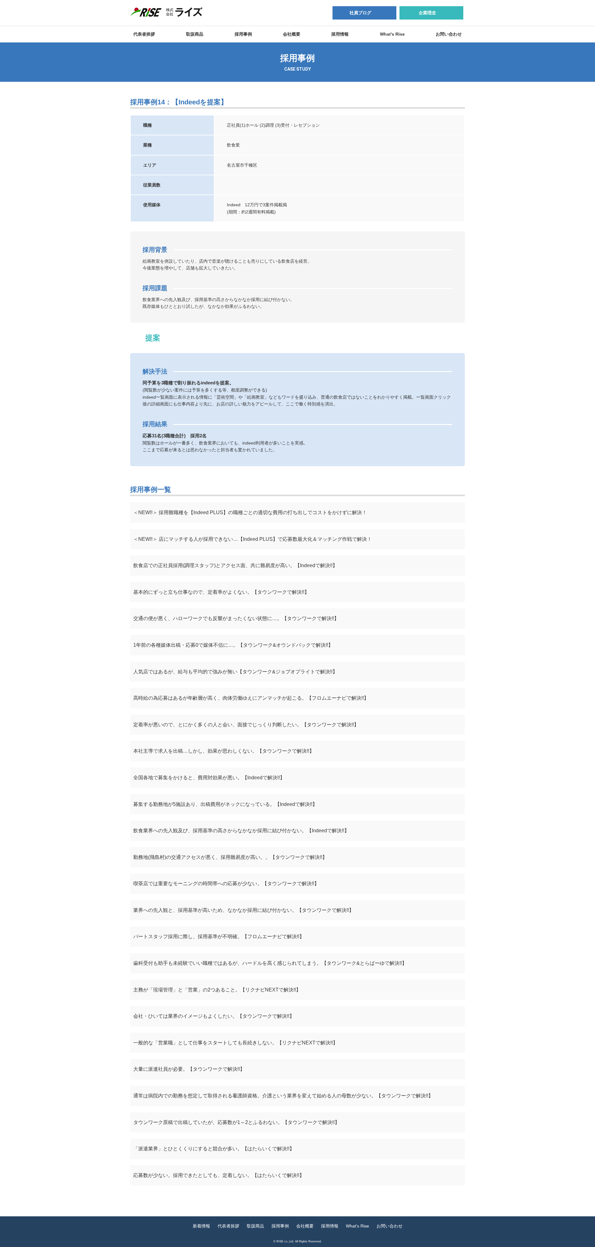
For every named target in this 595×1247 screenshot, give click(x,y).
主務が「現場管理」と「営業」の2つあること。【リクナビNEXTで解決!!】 (217, 989)
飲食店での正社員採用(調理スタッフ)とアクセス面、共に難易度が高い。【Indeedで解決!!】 (235, 565)
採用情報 (340, 34)
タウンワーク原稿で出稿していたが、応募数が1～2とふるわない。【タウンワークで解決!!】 (236, 1122)
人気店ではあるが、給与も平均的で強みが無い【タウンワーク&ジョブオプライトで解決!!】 (235, 671)
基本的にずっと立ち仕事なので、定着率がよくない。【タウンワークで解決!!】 (221, 592)
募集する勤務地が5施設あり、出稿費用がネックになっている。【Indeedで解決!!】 (225, 804)
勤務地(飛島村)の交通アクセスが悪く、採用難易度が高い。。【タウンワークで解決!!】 (230, 857)
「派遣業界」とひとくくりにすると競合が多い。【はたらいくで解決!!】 (213, 1148)
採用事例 (243, 34)
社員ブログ (360, 12)
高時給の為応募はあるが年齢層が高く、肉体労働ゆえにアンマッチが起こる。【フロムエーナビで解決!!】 (251, 698)
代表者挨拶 (144, 34)
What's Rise (392, 34)
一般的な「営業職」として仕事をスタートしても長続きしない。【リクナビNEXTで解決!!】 (235, 1042)
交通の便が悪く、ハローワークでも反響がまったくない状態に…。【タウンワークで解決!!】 (236, 618)
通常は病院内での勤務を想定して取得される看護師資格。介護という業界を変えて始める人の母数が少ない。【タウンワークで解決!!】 (283, 1095)
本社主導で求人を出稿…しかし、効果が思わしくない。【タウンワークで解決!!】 (223, 751)
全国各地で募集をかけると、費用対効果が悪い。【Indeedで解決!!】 (209, 777)
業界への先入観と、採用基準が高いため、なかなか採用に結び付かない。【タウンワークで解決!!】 (243, 910)
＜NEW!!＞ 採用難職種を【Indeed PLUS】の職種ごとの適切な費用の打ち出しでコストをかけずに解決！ (250, 512)
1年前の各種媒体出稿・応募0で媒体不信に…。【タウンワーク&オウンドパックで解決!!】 (233, 645)
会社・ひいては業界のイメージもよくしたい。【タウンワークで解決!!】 (213, 1016)
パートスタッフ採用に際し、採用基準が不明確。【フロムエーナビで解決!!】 (218, 936)
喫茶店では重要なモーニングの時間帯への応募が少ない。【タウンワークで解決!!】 (226, 883)
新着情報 (201, 1225)
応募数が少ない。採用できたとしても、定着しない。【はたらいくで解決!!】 (218, 1175)
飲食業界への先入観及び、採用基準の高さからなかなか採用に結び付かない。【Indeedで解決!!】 (241, 830)
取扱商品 (194, 34)
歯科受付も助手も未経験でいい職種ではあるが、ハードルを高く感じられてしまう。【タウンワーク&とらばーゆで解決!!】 (270, 963)
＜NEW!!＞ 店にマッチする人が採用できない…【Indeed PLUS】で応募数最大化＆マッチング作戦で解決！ (252, 539)
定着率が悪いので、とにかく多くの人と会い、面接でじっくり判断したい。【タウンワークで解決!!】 (246, 724)
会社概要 (291, 34)
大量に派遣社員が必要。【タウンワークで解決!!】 (189, 1069)
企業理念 (427, 12)
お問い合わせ (449, 34)
